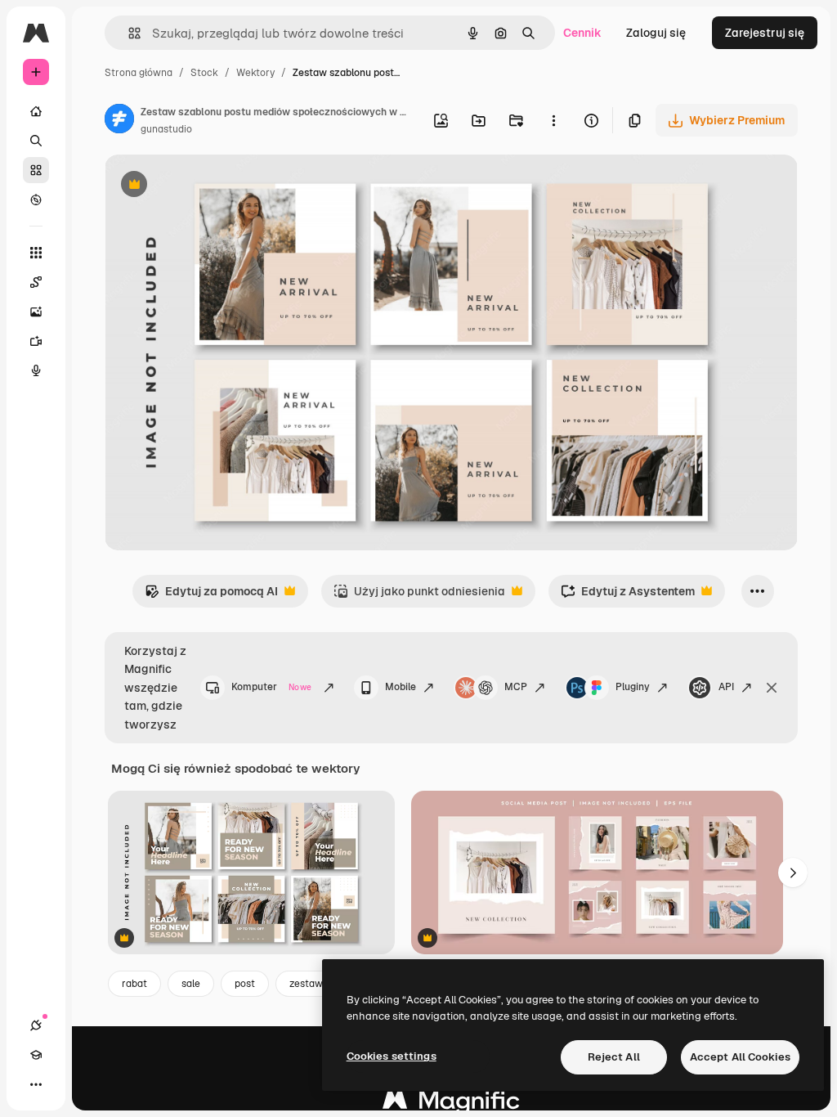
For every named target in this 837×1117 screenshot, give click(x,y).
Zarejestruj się (764, 32)
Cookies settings (391, 1056)
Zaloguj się (656, 32)
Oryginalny (217, 186)
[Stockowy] (36, 170)
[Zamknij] (771, 687)
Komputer (271, 686)
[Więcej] (36, 1084)
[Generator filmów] (36, 341)
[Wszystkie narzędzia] (36, 253)
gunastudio (166, 129)
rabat (134, 983)
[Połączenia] (36, 1025)
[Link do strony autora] (119, 121)
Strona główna (138, 72)
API (726, 686)
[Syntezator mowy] (36, 370)
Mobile (400, 686)
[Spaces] (36, 282)
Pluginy (632, 686)
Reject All (614, 1057)
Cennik (582, 32)
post (245, 983)
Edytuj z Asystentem (628, 596)
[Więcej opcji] (553, 120)
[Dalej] (793, 872)
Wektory (255, 72)
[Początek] (36, 111)
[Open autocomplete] (127, 33)
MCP (515, 686)
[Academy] (36, 1055)
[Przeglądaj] (36, 199)
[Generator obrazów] (36, 311)
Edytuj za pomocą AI (211, 596)
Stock (204, 72)
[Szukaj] (36, 141)
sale (190, 983)
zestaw (306, 983)
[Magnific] (451, 1104)
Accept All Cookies (740, 1057)
